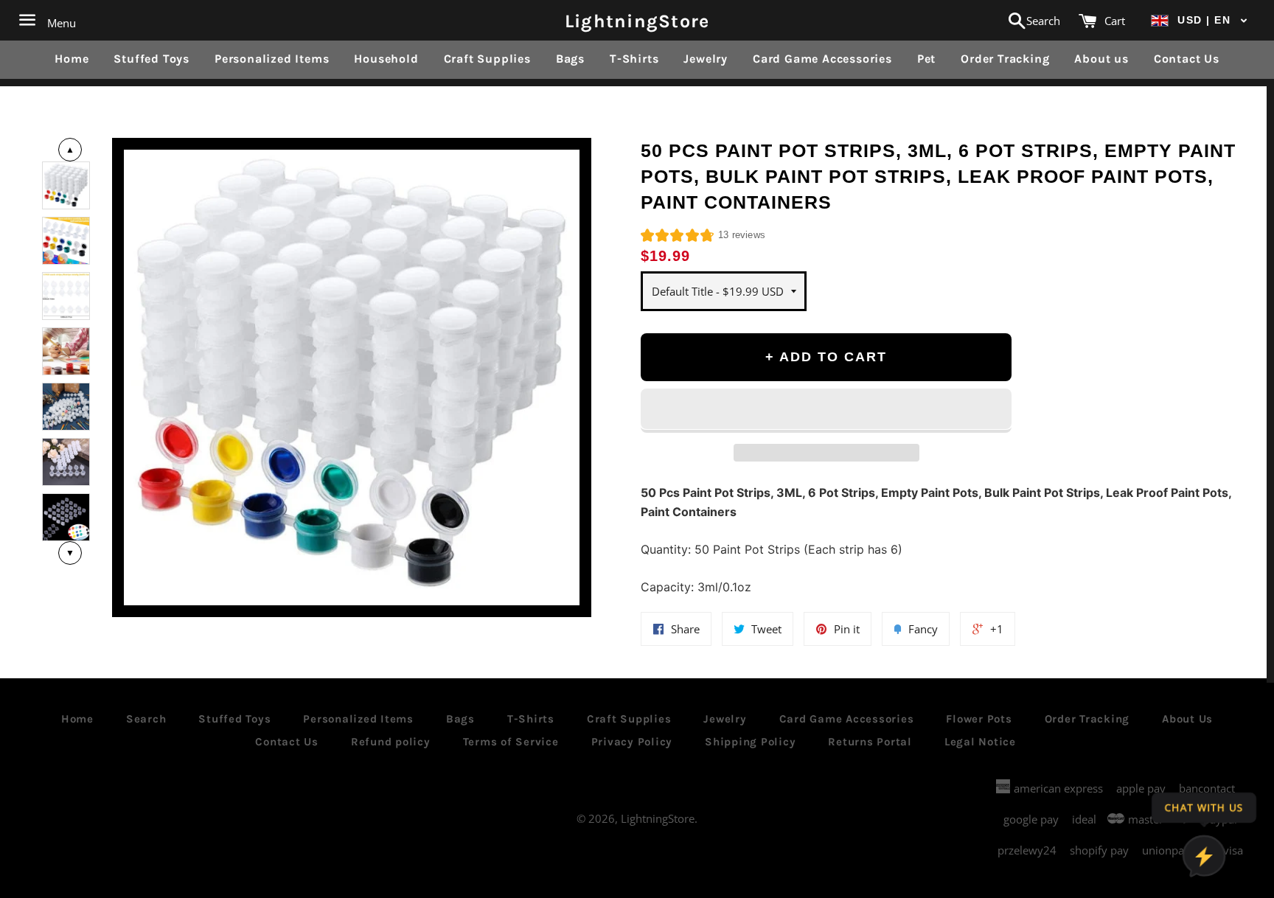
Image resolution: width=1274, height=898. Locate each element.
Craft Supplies (487, 59)
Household (386, 59)
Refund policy (391, 741)
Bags (570, 59)
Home (71, 59)
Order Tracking (1005, 59)
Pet (926, 59)
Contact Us (1186, 59)
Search (146, 718)
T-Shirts (634, 59)
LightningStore (637, 20)
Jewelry (705, 59)
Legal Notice (980, 741)
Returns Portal (870, 741)
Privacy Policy (632, 741)
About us (1101, 59)
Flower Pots (979, 718)
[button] (1199, 20)
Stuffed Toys (151, 59)
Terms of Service (511, 741)
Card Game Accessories (822, 59)
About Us (1187, 718)
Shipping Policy (750, 741)
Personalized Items (272, 59)
